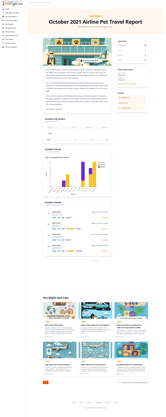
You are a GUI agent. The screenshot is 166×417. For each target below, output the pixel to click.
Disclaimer (99, 402)
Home (7, 9)
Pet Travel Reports (11, 17)
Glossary (89, 402)
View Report (104, 218)
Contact (116, 402)
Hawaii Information (11, 36)
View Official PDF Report (127, 84)
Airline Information (11, 20)
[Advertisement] (95, 274)
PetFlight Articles (10, 28)
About (74, 402)
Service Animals (10, 43)
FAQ (81, 402)
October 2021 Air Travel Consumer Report (134, 382)
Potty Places (9, 39)
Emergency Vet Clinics (12, 13)
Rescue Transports (11, 47)
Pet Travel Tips (10, 32)
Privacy (108, 402)
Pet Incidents (9, 24)
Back (45, 382)
